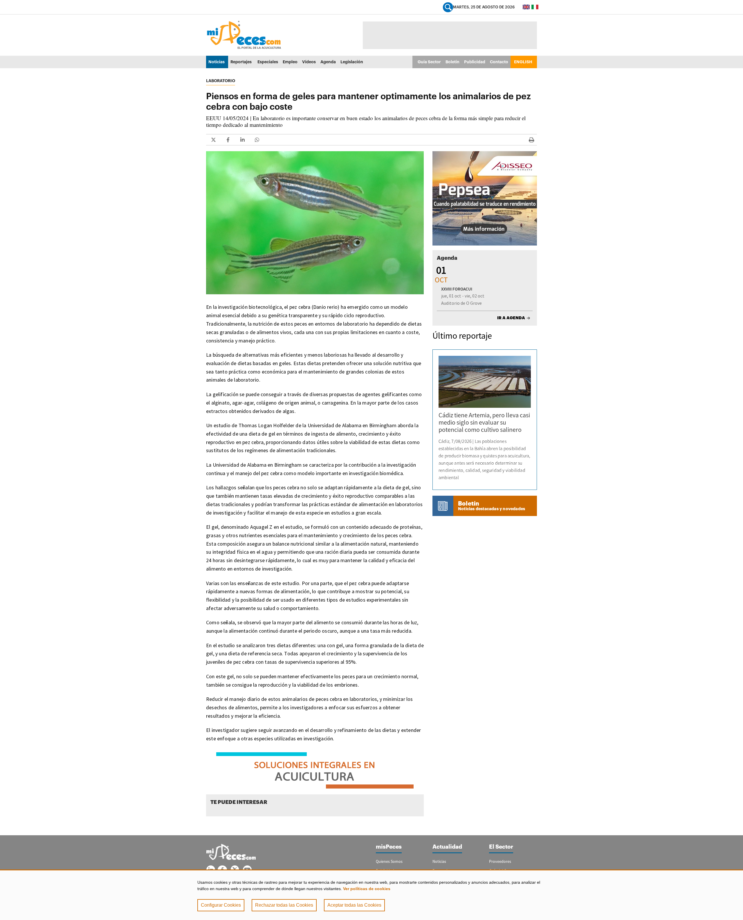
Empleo (290, 62)
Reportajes (241, 62)
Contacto (499, 62)
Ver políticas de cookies (366, 888)
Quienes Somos (389, 861)
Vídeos (309, 62)
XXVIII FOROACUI (456, 289)
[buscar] (448, 7)
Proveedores (500, 861)
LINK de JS (213, 140)
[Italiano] (534, 7)
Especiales (267, 62)
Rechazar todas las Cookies (284, 905)
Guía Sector (429, 62)
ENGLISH (523, 62)
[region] (371, 895)
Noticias (216, 62)
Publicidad (474, 62)
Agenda (328, 62)
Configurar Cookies (221, 905)
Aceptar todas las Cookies (354, 905)
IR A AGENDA (511, 318)
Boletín (452, 62)
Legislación (351, 62)
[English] (526, 7)
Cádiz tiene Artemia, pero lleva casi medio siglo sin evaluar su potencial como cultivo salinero (484, 422)
